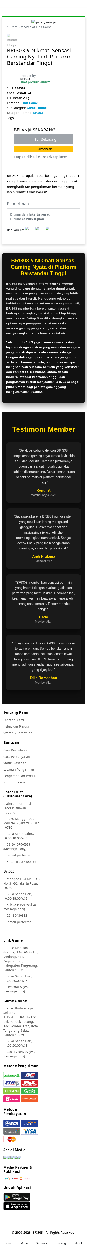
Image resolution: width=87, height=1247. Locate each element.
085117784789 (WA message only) (19, 1054)
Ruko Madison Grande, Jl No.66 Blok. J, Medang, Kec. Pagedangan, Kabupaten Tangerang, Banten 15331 (20, 959)
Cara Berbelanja (15, 750)
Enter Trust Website (21, 861)
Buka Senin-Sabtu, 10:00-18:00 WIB (18, 836)
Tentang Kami (13, 720)
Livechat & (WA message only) (16, 989)
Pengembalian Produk (19, 776)
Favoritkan (44, 149)
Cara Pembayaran (16, 756)
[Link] (5, 1157)
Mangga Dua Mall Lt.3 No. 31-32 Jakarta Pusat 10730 (21, 883)
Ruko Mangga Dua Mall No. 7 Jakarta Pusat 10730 (21, 823)
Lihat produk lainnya (35, 82)
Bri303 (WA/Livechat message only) (19, 906)
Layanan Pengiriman (18, 769)
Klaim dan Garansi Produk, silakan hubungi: (17, 807)
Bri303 (38, 113)
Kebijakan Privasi (16, 726)
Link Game (29, 103)
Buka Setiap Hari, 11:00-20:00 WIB (17, 978)
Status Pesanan (14, 763)
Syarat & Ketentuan (17, 733)
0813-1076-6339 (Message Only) (16, 846)
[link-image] (43, 22)
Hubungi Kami (14, 782)
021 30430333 (16, 915)
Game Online (37, 108)
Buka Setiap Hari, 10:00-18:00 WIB (17, 896)
